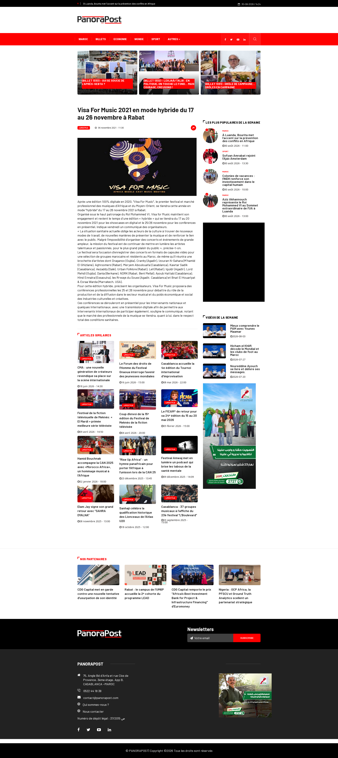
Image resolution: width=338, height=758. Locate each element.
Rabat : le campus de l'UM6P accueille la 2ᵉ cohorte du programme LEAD (144, 593)
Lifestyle (83, 128)
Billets (101, 39)
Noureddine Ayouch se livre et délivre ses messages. (245, 369)
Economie (120, 39)
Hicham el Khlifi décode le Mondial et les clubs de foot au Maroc (244, 350)
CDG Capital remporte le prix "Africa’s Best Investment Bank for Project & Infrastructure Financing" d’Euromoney (191, 597)
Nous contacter (93, 711)
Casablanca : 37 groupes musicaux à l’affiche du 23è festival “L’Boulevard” (179, 511)
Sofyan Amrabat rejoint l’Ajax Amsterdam (238, 156)
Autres (173, 39)
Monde (139, 39)
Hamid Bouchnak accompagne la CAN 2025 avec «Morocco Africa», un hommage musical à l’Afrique (95, 466)
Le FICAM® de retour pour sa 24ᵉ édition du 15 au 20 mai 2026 (179, 415)
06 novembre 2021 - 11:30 (111, 127)
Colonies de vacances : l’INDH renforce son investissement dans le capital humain (238, 180)
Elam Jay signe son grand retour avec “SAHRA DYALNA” (95, 511)
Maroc (83, 39)
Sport (155, 39)
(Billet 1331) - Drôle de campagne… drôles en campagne (230, 85)
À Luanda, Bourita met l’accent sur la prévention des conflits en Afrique (119, 3)
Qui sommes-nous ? (96, 704)
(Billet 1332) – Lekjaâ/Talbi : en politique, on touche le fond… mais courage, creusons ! (168, 84)
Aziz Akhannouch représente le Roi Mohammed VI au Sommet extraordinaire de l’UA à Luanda (240, 205)
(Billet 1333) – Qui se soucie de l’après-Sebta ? (104, 84)
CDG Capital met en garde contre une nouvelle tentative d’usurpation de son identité (98, 593)
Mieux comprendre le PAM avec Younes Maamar (244, 328)
